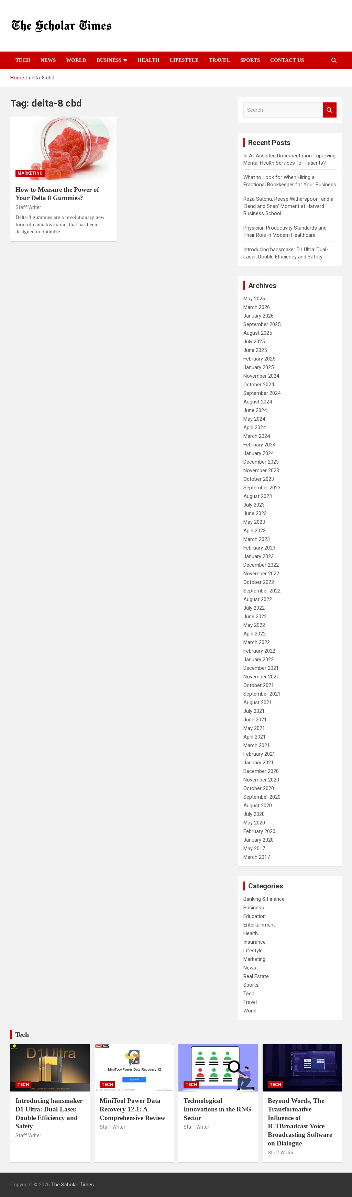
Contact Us (287, 60)
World (76, 60)
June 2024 (255, 410)
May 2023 (254, 522)
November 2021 (261, 677)
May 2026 (254, 299)
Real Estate (256, 976)
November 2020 (261, 780)
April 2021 (254, 737)
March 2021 (256, 745)
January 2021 (258, 763)
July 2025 (254, 342)
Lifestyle (184, 60)
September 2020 (261, 797)
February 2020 (259, 831)
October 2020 (258, 788)
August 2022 (257, 599)
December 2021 (261, 668)
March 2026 (256, 307)
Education (254, 916)
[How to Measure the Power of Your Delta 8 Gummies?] (63, 148)
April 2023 (254, 531)
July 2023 (254, 505)
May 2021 (254, 728)
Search (330, 110)
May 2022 (254, 625)
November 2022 (261, 573)
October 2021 (258, 685)
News (48, 60)
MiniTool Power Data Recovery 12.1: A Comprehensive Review (132, 1109)
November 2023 (261, 470)
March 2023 (256, 539)
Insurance (254, 942)
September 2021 (261, 694)
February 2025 (259, 359)
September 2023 (261, 488)
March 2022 (256, 642)
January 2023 (258, 556)
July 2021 (254, 711)
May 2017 (254, 848)
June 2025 (255, 350)
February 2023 (259, 548)
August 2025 (257, 333)
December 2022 (261, 565)
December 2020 (261, 771)
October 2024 (258, 384)
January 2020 (258, 840)
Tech (22, 60)
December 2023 (261, 462)
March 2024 (256, 436)
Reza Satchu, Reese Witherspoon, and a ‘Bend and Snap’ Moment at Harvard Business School (288, 206)
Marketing (30, 173)
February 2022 (259, 651)
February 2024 (259, 445)
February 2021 (259, 754)
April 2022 (254, 634)
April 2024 (254, 427)
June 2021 (255, 720)
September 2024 (261, 393)
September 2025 (261, 324)
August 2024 (257, 402)
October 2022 (258, 582)
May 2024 (254, 419)
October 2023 (258, 479)
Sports (250, 60)
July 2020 (254, 814)
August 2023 (257, 496)
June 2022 (255, 616)
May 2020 (254, 823)
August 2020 (257, 805)
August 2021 (257, 702)
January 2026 (258, 316)
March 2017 (256, 857)
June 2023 (255, 513)
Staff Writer (28, 207)
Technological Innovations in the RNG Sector (217, 1109)
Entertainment (259, 925)
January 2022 (258, 659)
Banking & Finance (264, 899)
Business (109, 60)
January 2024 (258, 453)
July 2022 (254, 608)
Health (149, 60)
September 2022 (261, 591)
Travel (219, 60)
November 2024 (261, 376)
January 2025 (258, 367)
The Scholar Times (72, 1185)
